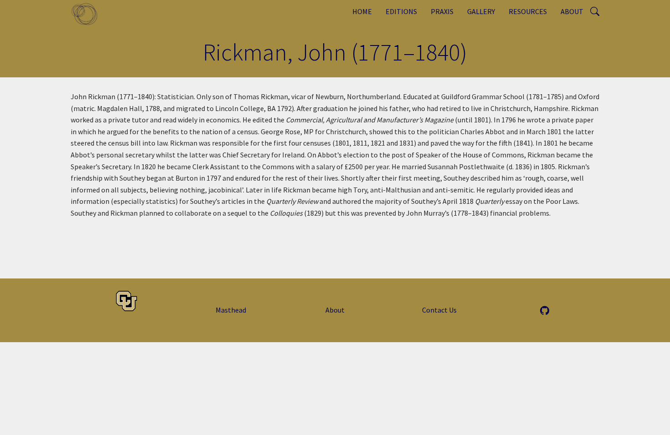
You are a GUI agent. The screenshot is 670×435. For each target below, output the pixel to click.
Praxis (442, 11)
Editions (401, 11)
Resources (528, 11)
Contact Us (439, 309)
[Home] (88, 13)
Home (362, 11)
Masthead (231, 309)
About (572, 11)
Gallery (481, 11)
